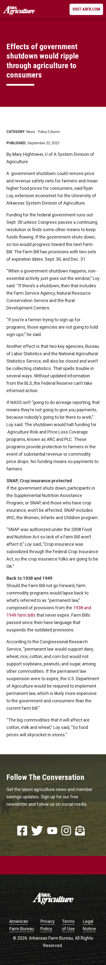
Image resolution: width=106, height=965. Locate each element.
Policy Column (49, 132)
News (30, 132)
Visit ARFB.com (86, 9)
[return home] (19, 9)
